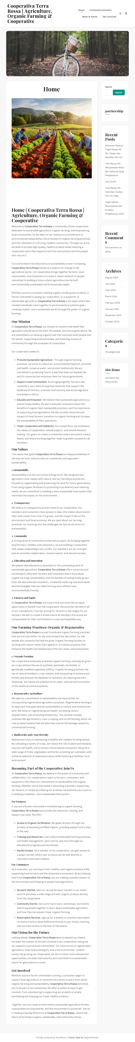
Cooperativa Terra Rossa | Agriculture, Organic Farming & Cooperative (30, 13)
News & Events (90, 16)
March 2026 (111, 296)
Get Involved (109, 16)
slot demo (110, 377)
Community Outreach (101, 10)
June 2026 (110, 290)
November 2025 (113, 315)
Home (81, 10)
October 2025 (112, 321)
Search (108, 86)
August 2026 (111, 277)
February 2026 (112, 302)
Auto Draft (110, 181)
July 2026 (110, 283)
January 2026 (112, 309)
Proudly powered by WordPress (51, 1037)
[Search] (126, 13)
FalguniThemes (91, 1037)
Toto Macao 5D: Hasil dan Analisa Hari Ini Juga (113, 191)
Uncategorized (112, 351)
